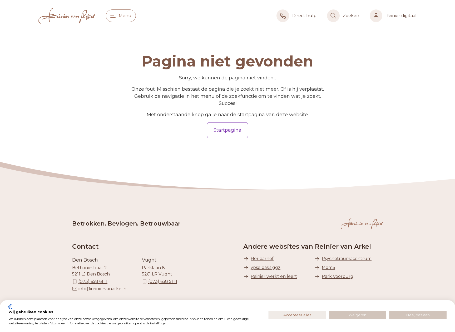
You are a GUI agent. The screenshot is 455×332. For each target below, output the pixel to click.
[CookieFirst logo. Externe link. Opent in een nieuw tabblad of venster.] (10, 306)
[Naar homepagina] (66, 16)
